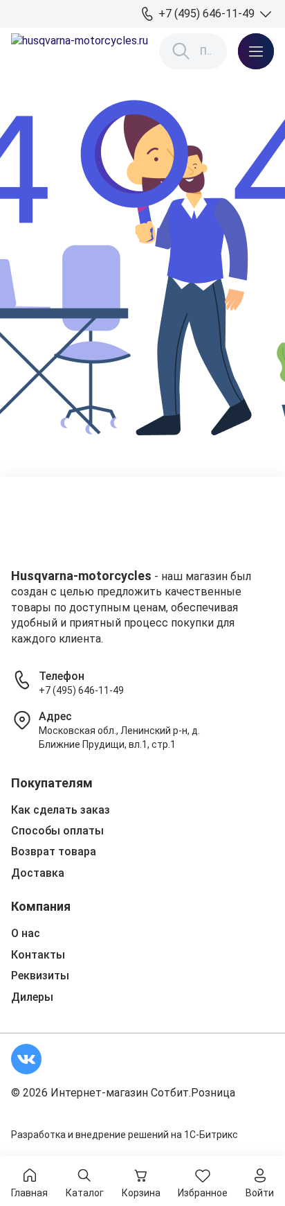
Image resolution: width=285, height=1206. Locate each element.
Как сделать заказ (60, 809)
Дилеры (32, 997)
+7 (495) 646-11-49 (81, 690)
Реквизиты (40, 975)
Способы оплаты (57, 830)
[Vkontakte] (26, 1059)
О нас (25, 933)
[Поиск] (181, 51)
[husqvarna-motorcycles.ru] (79, 51)
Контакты (38, 954)
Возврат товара (53, 851)
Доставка (37, 873)
